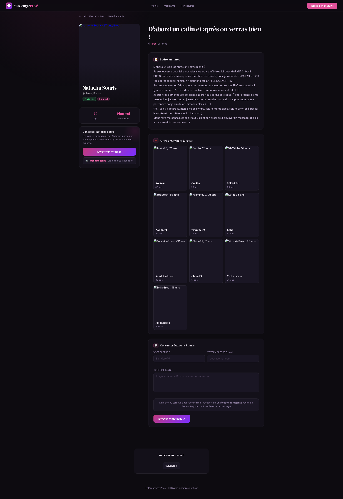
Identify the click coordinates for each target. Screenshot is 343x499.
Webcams (169, 5)
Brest (102, 16)
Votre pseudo (161, 352)
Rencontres (187, 5)
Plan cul (93, 16)
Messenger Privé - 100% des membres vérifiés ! (173, 488)
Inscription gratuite (322, 5)
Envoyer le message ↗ (171, 418)
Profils (154, 5)
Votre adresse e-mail (220, 352)
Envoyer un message (109, 151)
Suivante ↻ (171, 465)
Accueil (82, 16)
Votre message (162, 370)
